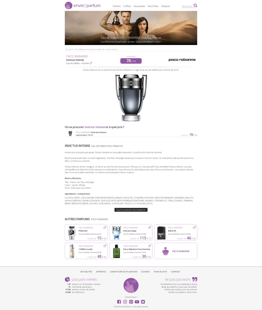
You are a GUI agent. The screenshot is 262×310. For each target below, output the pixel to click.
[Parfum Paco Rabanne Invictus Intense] (131, 121)
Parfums (117, 6)
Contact (175, 271)
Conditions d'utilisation (123, 271)
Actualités (86, 271)
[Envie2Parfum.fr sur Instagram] (125, 301)
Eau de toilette (96, 49)
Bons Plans (153, 6)
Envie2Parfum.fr (82, 6)
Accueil (68, 49)
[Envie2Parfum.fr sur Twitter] (143, 301)
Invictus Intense (111, 49)
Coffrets (127, 6)
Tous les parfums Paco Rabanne (131, 209)
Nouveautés (139, 6)
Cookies (145, 271)
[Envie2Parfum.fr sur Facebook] (119, 301)
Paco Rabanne (80, 49)
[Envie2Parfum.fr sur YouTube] (137, 301)
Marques (165, 6)
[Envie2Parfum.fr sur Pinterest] (131, 301)
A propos (101, 271)
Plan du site (160, 271)
